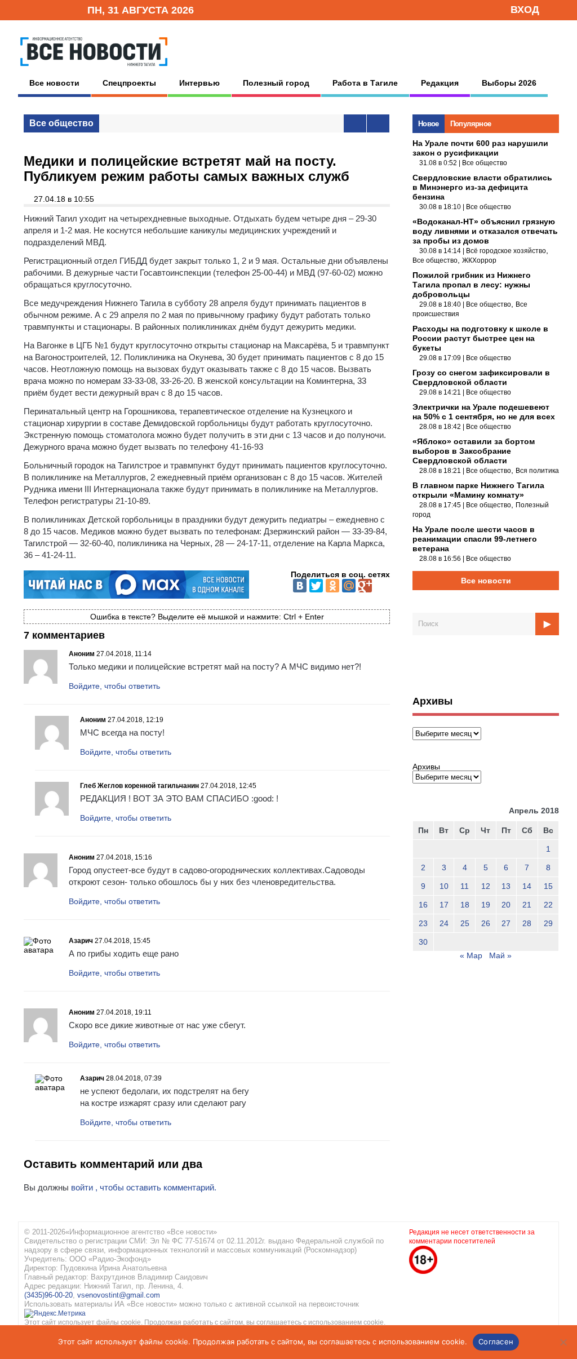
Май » (500, 955)
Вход (525, 9)
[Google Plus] (365, 585)
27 (506, 923)
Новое (428, 123)
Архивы (426, 767)
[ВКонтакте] (300, 585)
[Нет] (563, 1342)
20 (506, 904)
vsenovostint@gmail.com (118, 1295)
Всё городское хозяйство (506, 251)
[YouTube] (59, 9)
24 (444, 923)
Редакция (440, 82)
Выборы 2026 (509, 82)
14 (526, 886)
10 (444, 886)
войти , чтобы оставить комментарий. (143, 1187)
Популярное (470, 123)
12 (485, 886)
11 (464, 886)
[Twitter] (316, 585)
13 (506, 886)
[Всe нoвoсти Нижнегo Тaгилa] (94, 68)
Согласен (495, 1341)
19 (485, 904)
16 (423, 904)
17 (444, 904)
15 (548, 886)
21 (526, 904)
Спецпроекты (129, 82)
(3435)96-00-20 (48, 1295)
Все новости (54, 82)
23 (423, 923)
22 (548, 904)
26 (485, 923)
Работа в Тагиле (365, 82)
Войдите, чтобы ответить (114, 685)
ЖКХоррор (479, 260)
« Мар (471, 955)
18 (464, 904)
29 (548, 923)
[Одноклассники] (332, 585)
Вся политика (537, 471)
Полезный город (276, 82)
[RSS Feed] (42, 9)
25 (464, 923)
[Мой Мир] (349, 585)
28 (526, 923)
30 (423, 941)
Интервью (199, 82)
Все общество (61, 123)
